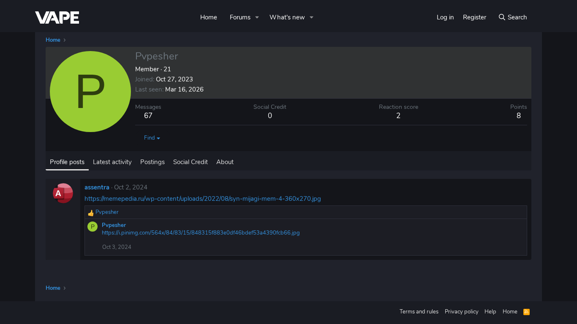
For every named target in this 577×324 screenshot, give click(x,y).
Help (490, 312)
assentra (96, 187)
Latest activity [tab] (112, 162)
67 (148, 116)
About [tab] (225, 162)
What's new (287, 17)
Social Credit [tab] (190, 162)
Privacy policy (462, 312)
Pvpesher (114, 225)
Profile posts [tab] (67, 162)
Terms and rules (419, 312)
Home (208, 17)
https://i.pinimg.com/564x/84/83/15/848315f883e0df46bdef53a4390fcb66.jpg (201, 233)
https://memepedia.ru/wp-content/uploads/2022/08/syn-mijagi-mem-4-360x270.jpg (202, 198)
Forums (240, 17)
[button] (257, 17)
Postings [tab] (152, 162)
